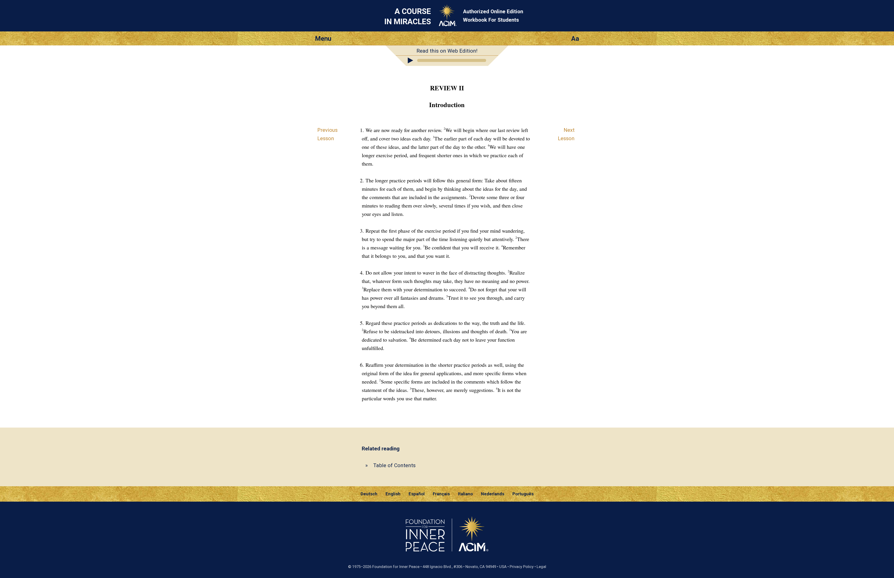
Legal (541, 566)
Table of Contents (394, 465)
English (393, 493)
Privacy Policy (522, 566)
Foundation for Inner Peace (396, 566)
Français (441, 493)
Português (523, 493)
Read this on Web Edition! (447, 51)
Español (417, 493)
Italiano (465, 493)
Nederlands (492, 493)
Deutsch (369, 493)
